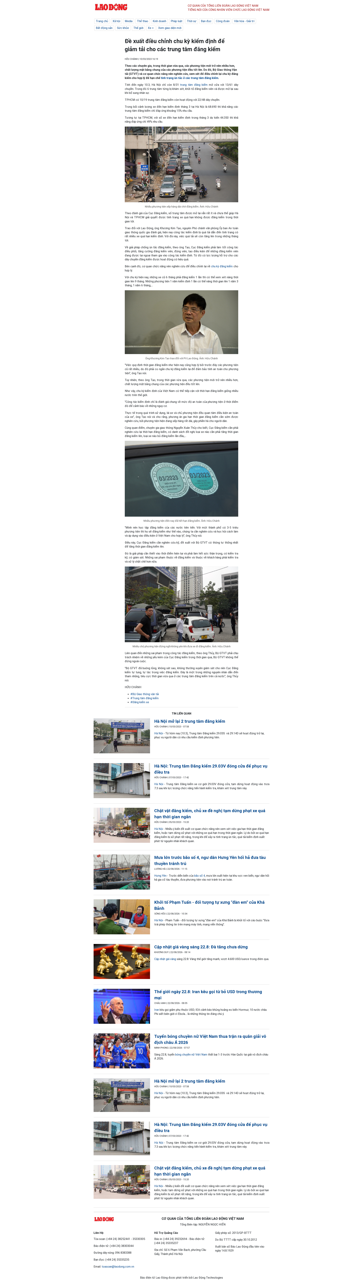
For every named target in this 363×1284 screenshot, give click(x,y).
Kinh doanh (159, 21)
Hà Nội (158, 733)
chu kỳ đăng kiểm (222, 266)
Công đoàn (223, 21)
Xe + (151, 28)
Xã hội (116, 21)
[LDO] (122, 736)
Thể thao (142, 21)
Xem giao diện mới (169, 28)
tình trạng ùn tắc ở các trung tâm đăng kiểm (189, 78)
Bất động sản (104, 28)
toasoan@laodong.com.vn (118, 1266)
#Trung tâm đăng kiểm (144, 698)
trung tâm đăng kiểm (194, 84)
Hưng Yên (160, 875)
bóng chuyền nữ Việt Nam (191, 1054)
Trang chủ (102, 21)
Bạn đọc (206, 21)
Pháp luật (176, 21)
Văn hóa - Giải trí (244, 21)
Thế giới (138, 28)
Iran (156, 1009)
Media (128, 21)
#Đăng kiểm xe (139, 702)
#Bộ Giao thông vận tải (144, 694)
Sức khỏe (123, 28)
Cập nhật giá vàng (165, 959)
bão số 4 (199, 875)
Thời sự (191, 21)
